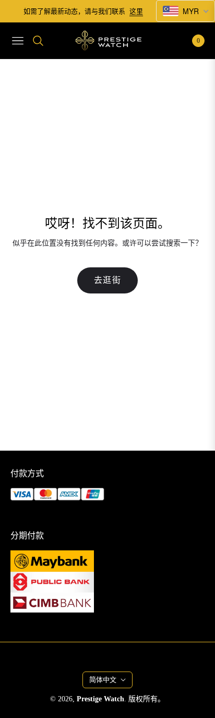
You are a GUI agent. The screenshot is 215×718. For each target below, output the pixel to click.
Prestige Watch (100, 699)
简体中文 (102, 680)
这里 (136, 11)
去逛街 (108, 280)
